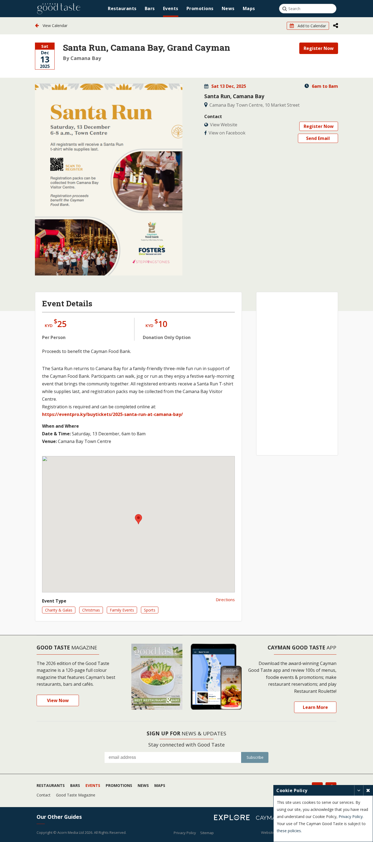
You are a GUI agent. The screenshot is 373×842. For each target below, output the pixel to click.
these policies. (289, 830)
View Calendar (54, 25)
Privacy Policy (185, 832)
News (228, 8)
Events (170, 8)
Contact (44, 795)
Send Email (318, 138)
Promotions (200, 8)
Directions (225, 599)
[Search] (284, 8)
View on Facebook (227, 133)
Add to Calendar (311, 25)
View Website (223, 125)
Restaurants (122, 8)
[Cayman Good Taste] (59, 8)
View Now (58, 700)
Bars (150, 8)
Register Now (319, 48)
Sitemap (207, 832)
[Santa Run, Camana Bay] (108, 179)
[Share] (335, 26)
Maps (249, 8)
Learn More (315, 707)
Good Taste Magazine (75, 795)
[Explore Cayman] (234, 818)
